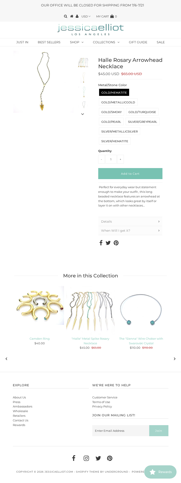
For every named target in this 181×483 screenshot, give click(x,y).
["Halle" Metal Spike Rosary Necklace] (90, 310)
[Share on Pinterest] (116, 244)
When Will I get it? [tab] (115, 231)
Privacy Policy (102, 406)
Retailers (19, 415)
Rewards (19, 425)
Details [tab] (106, 222)
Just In (22, 42)
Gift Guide (138, 42)
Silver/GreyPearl (142, 121)
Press (16, 402)
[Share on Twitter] (108, 244)
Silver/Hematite (114, 141)
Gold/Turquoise (142, 112)
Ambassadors (22, 406)
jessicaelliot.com (59, 471)
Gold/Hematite (114, 92)
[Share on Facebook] (101, 244)
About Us (19, 397)
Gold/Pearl (111, 121)
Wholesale (20, 411)
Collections (104, 42)
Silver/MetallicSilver (119, 131)
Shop (74, 42)
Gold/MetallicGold (118, 102)
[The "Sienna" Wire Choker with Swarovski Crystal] (141, 310)
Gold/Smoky (111, 112)
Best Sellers (49, 42)
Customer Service (104, 397)
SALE (161, 42)
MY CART (106, 16)
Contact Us (20, 420)
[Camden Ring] (39, 305)
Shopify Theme (87, 471)
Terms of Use (101, 402)
